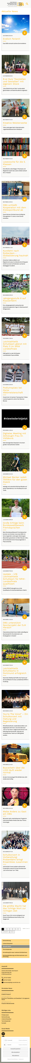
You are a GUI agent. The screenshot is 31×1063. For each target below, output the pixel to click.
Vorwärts (5, 931)
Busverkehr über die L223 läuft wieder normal (14, 770)
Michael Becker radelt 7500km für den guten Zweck (15, 479)
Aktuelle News (7, 946)
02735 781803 (7, 977)
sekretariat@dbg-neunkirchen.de (12, 982)
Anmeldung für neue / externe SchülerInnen (15, 952)
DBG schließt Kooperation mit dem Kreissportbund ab (14, 207)
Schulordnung (7, 940)
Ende (12, 931)
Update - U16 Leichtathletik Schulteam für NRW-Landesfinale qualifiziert (14, 579)
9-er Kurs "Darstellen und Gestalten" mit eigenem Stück (14, 81)
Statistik (9, 1044)
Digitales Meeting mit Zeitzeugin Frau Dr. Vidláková (14, 436)
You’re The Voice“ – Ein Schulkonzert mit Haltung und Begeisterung (15, 717)
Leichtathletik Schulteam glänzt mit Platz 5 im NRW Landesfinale (15, 345)
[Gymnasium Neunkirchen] (15, 4)
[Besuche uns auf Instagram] (4, 1034)
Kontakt (4, 1023)
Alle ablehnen (15, 1055)
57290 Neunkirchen (6, 974)
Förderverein (5, 1015)
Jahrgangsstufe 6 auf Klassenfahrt (14, 299)
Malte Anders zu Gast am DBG (14, 812)
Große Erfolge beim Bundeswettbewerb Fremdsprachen (13, 525)
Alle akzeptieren (15, 1052)
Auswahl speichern (15, 1048)
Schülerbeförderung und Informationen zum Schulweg (15, 956)
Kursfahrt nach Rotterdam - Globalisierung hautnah (15, 253)
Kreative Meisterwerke (15, 123)
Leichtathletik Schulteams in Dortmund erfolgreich (14, 671)
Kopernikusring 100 (6, 972)
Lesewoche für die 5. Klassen (14, 163)
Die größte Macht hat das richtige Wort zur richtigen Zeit (14, 908)
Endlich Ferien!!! (11, 39)
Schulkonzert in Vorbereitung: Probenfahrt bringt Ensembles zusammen (15, 858)
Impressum (21, 1059)
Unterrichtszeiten (8, 943)
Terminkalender (7, 949)
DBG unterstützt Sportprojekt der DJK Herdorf (14, 625)
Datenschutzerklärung (12, 1059)
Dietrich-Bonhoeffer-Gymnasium (10, 970)
